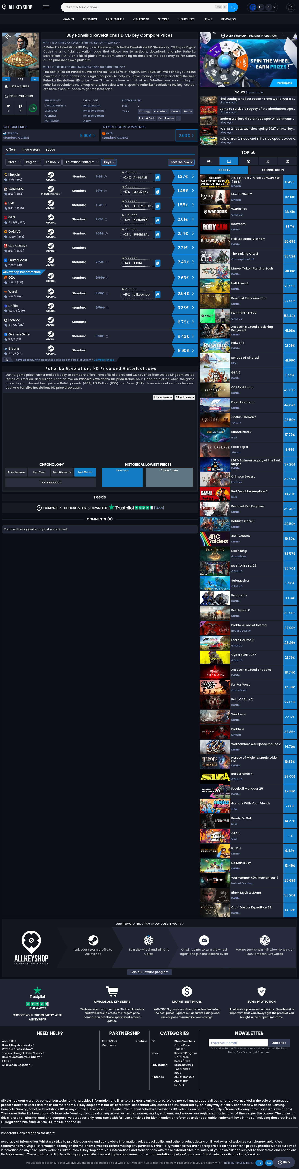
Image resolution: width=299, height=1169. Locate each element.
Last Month (85, 472)
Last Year (39, 472)
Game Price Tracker (182, 1047)
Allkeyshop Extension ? (17, 1065)
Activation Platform (79, 162)
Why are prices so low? (17, 1049)
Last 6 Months (62, 472)
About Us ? (9, 1041)
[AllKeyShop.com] (17, 7)
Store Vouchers (184, 1041)
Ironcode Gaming (94, 110)
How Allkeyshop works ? (18, 1045)
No (269, 1163)
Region (31, 162)
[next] (35, 79)
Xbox (155, 1053)
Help (286, 1162)
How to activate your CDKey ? (22, 1057)
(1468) (158, 508)
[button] (290, 7)
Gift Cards (181, 1057)
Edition (51, 162)
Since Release (16, 472)
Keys (107, 162)
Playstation (159, 1065)
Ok (259, 1163)
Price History (31, 150)
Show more (254, 92)
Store (12, 162)
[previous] (6, 79)
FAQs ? (6, 1061)
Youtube (141, 1041)
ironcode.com (91, 105)
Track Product (50, 482)
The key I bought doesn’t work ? (23, 1053)
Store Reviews (183, 1065)
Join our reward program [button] (149, 972)
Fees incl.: (178, 162)
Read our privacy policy (238, 1162)
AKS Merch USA (184, 1077)
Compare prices (104, 360)
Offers (11, 150)
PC (153, 1041)
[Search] (233, 7)
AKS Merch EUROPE (181, 1083)
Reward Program (185, 1053)
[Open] (46, 7)
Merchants (109, 1045)
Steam (87, 121)
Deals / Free (182, 1061)
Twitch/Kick (109, 1041)
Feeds (50, 150)
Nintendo (158, 1077)
